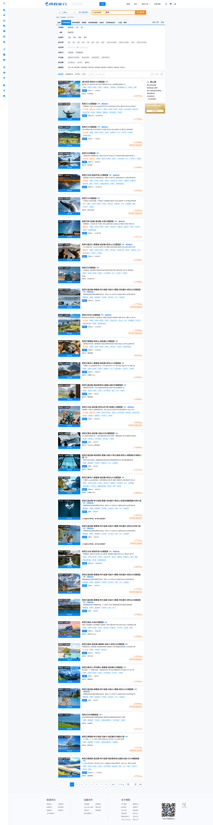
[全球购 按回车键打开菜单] (4, 67)
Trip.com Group (126, 819)
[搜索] (102, 4)
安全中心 (135, 813)
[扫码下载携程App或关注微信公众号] (166, 4)
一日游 (119, 22)
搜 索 (142, 12)
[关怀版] (175, 4)
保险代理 (98, 807)
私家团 (84, 22)
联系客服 (157, 4)
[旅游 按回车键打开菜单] (4, 25)
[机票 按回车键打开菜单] (4, 15)
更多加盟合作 (88, 813)
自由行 (101, 22)
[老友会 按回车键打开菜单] (4, 90)
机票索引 (49, 807)
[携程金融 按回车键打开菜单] (4, 78)
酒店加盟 (98, 810)
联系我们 (124, 807)
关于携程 (124, 804)
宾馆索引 (49, 804)
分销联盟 (86, 804)
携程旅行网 (56, 4)
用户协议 (124, 810)
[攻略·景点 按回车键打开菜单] (4, 54)
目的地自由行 (110, 22)
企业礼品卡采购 (88, 807)
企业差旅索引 (51, 813)
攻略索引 (60, 804)
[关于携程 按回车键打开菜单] (4, 96)
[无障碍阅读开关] (171, 4)
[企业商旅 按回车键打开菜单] (4, 85)
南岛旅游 (63, 17)
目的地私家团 (93, 22)
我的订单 (145, 4)
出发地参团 (97, 12)
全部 (58, 22)
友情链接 (98, 804)
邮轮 (125, 22)
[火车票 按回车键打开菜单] (4, 20)
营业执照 (124, 813)
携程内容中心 (125, 816)
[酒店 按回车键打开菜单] (4, 10)
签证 (162, 22)
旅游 (57, 17)
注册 (135, 4)
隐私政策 (135, 810)
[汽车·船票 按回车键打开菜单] (4, 36)
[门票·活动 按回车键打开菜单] (4, 31)
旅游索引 (49, 810)
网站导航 (60, 807)
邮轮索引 (60, 810)
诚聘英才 (135, 807)
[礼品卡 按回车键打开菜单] (4, 72)
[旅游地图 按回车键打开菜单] (4, 60)
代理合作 (86, 810)
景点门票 (155, 22)
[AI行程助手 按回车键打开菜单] (4, 49)
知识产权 (135, 816)
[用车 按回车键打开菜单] (4, 41)
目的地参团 (76, 22)
